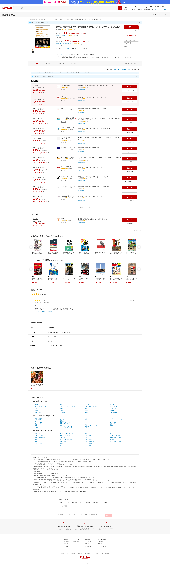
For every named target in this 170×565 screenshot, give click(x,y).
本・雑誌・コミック (44, 19)
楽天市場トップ (33, 19)
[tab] (37, 63)
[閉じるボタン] (140, 22)
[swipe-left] (31, 247)
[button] (131, 8)
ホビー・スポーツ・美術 (56, 19)
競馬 (72, 19)
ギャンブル (66, 19)
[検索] (120, 8)
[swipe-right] (139, 247)
